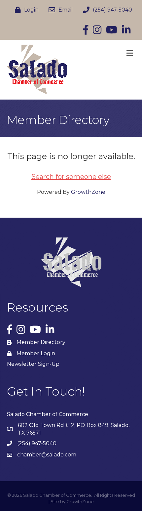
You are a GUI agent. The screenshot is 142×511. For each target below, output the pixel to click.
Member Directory (41, 342)
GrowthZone (88, 192)
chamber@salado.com (46, 454)
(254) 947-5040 (36, 443)
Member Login (36, 353)
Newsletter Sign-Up (33, 364)
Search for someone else (71, 177)
